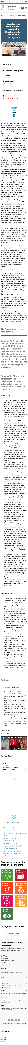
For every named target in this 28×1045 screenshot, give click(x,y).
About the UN (4, 968)
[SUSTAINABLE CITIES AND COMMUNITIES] (21, 901)
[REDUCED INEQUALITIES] (7, 901)
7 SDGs (5, 96)
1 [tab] (12, 121)
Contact (2, 1034)
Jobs (2, 1005)
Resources (4, 998)
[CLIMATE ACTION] (7, 914)
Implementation (8, 81)
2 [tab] (14, 121)
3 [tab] (16, 121)
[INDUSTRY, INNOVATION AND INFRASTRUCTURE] (21, 888)
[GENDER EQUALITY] (7, 888)
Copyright (3, 1035)
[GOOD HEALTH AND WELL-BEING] (7, 875)
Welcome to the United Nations (10, 1)
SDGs (2, 977)
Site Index (3, 1041)
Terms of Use (4, 1043)
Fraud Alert (3, 1037)
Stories (3, 990)
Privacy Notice (4, 1039)
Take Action (4, 983)
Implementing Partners (14, 822)
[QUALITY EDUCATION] (21, 875)
